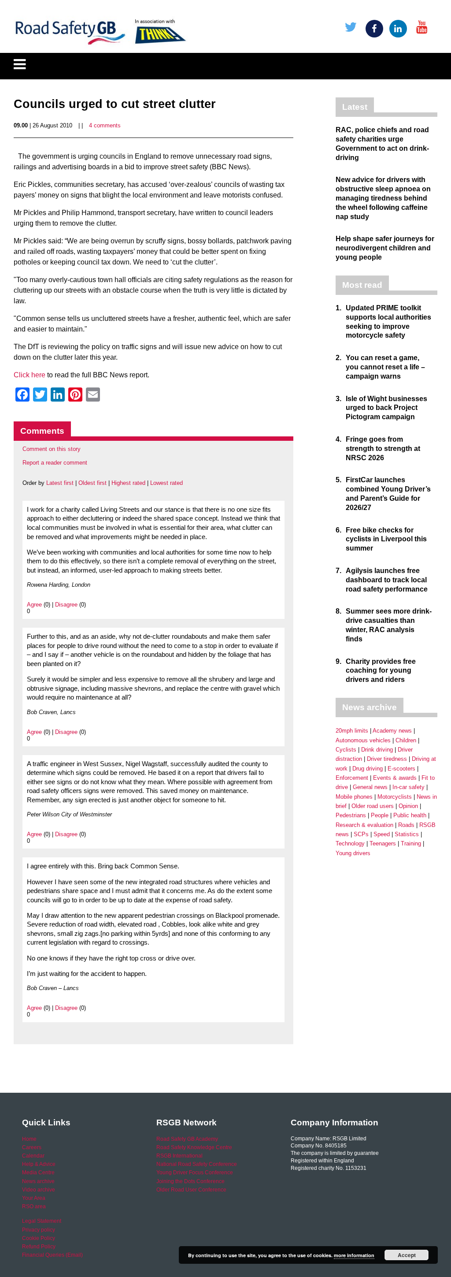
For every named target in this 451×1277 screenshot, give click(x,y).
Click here (29, 375)
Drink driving (377, 749)
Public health (409, 815)
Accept (407, 1255)
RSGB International (179, 1156)
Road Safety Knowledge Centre (194, 1147)
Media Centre (38, 1172)
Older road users (372, 806)
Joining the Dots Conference (190, 1181)
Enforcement (352, 777)
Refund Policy (38, 1246)
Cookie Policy (38, 1238)
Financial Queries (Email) (52, 1255)
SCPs (361, 834)
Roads (406, 825)
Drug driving (367, 768)
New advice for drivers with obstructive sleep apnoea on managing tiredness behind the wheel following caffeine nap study (383, 198)
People (379, 815)
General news (370, 787)
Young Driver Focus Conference (194, 1172)
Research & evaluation (364, 825)
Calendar (33, 1156)
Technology (350, 843)
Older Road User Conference (191, 1190)
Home (29, 1139)
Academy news (392, 730)
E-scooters (401, 768)
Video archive (38, 1190)
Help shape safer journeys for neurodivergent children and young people (385, 248)
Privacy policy (38, 1230)
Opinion (408, 806)
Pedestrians (351, 815)
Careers (31, 1147)
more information (354, 1255)
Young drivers (353, 853)
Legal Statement (41, 1221)
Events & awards (395, 777)
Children (406, 740)
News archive (38, 1181)
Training (411, 843)
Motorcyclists (394, 796)
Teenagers (383, 843)
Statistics (407, 834)
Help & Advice (38, 1164)
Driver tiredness (387, 759)
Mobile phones (354, 796)
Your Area (33, 1198)
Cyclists (346, 749)
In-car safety (408, 787)
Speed (381, 834)
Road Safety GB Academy (187, 1139)
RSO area (34, 1206)
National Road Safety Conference (196, 1164)
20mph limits (352, 730)
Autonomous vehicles (363, 740)
